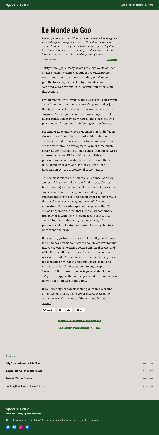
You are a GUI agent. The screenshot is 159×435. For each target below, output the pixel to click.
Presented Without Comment (19, 378)
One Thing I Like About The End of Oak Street (26, 386)
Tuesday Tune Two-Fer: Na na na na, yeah (24, 370)
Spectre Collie (17, 4)
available (85, 77)
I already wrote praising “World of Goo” (89, 68)
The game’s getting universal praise (85, 247)
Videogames (112, 59)
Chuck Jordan (42, 420)
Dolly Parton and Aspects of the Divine (23, 363)
